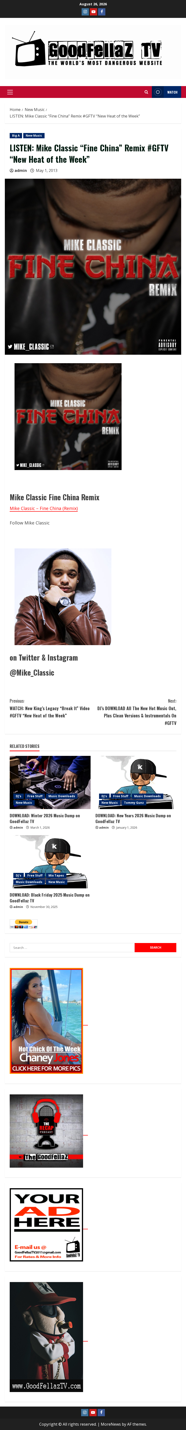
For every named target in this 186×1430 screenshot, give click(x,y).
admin (21, 170)
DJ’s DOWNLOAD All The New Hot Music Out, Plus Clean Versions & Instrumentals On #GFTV (136, 712)
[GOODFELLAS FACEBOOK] (101, 11)
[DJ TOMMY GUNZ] (93, 11)
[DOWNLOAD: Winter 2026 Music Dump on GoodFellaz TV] (50, 782)
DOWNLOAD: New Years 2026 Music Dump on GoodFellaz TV (133, 818)
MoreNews (111, 1424)
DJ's (18, 796)
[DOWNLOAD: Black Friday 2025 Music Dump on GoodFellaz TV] (50, 861)
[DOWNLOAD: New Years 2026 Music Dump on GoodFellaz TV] (135, 782)
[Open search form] (146, 92)
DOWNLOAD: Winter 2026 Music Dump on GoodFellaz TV (45, 818)
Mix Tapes (56, 875)
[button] (10, 92)
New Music (34, 135)
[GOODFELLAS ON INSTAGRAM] (85, 11)
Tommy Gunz (134, 803)
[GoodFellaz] (49, 1339)
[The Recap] (49, 1132)
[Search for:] (72, 947)
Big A (16, 135)
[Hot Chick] (49, 1022)
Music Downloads (61, 796)
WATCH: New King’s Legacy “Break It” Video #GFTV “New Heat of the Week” (50, 708)
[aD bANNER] (49, 1226)
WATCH (172, 92)
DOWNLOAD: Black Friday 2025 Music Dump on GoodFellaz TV (50, 898)
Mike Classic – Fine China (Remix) (44, 508)
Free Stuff (34, 796)
